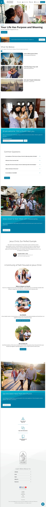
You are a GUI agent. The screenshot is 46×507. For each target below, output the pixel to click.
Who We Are (23, 349)
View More (7, 178)
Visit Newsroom (6, 405)
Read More (42, 39)
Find (25, 140)
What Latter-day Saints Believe (23, 320)
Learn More (4, 32)
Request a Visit (6, 230)
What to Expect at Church (23, 291)
